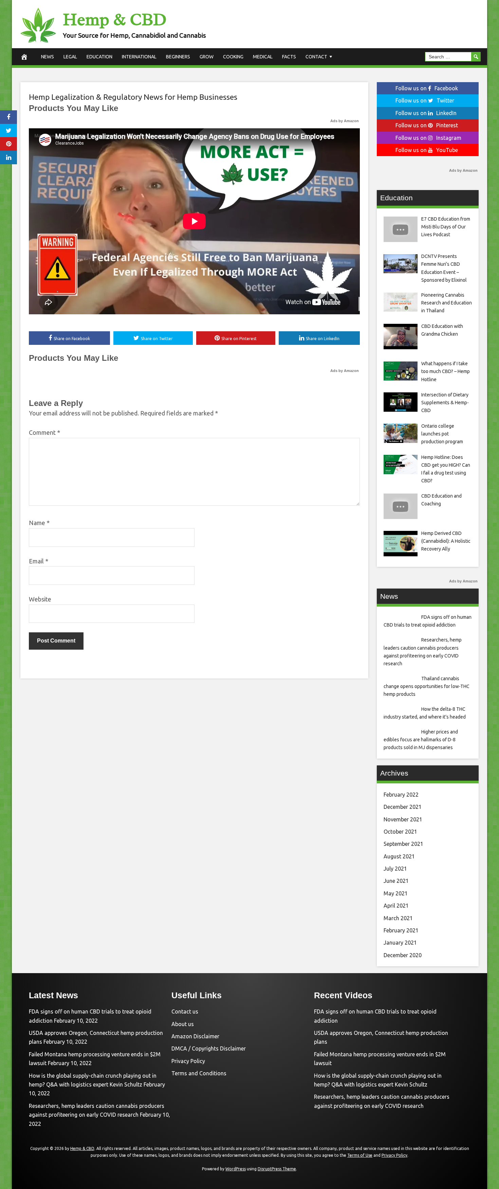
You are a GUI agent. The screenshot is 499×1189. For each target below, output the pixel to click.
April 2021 (396, 906)
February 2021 (401, 930)
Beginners (178, 56)
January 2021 (400, 943)
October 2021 (400, 832)
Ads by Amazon (344, 121)
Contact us (184, 1011)
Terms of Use (359, 1155)
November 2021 (403, 819)
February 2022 (401, 795)
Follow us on (426, 88)
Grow (207, 56)
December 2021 (403, 807)
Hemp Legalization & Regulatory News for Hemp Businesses (133, 97)
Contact (316, 56)
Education (99, 56)
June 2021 (396, 881)
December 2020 (403, 955)
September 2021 (403, 844)
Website (40, 599)
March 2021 (398, 918)
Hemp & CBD (114, 19)
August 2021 (399, 856)
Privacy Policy (188, 1061)
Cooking (233, 56)
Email (38, 561)
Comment (44, 432)
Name (39, 522)
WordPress (235, 1169)
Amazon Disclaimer (195, 1036)
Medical (263, 56)
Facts (289, 56)
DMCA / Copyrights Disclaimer (208, 1048)
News (47, 56)
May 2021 (396, 893)
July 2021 (395, 869)
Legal (70, 56)
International (139, 56)
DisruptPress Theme (277, 1169)
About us (182, 1024)
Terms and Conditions (198, 1073)
